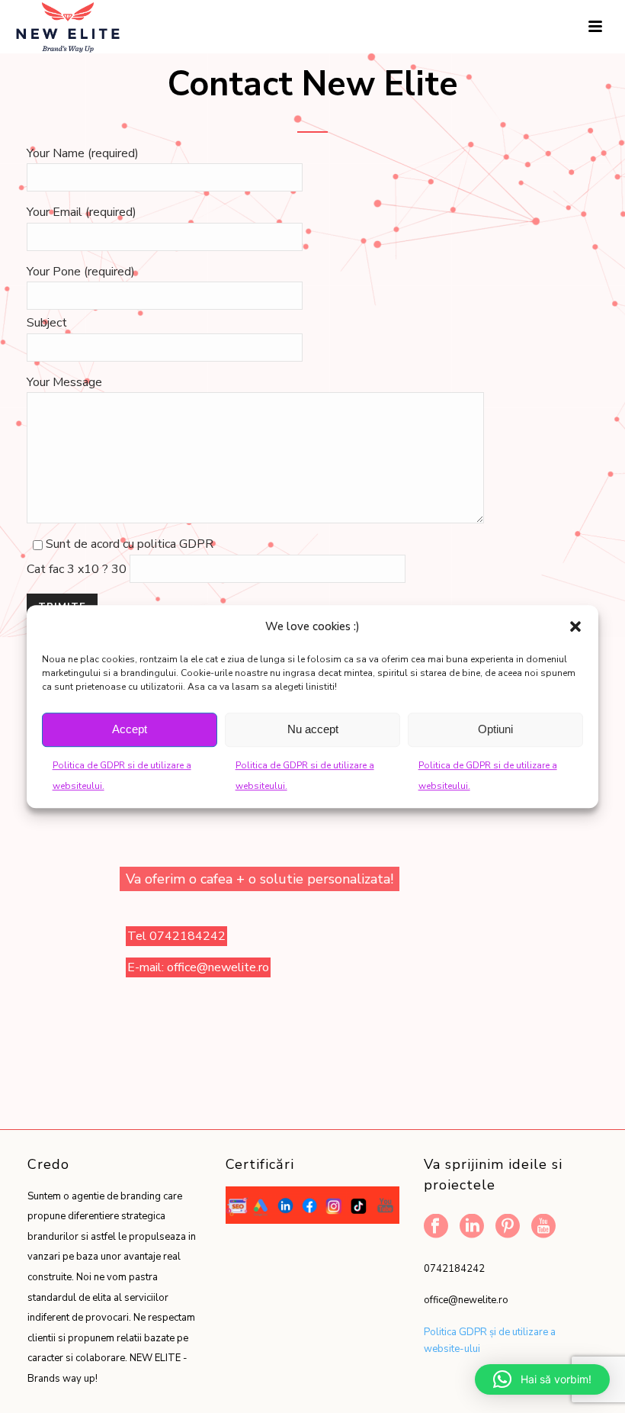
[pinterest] (507, 1227)
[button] (575, 626)
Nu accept (312, 729)
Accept (129, 729)
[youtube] (543, 1227)
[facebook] (436, 1227)
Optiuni (495, 729)
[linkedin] (472, 1227)
